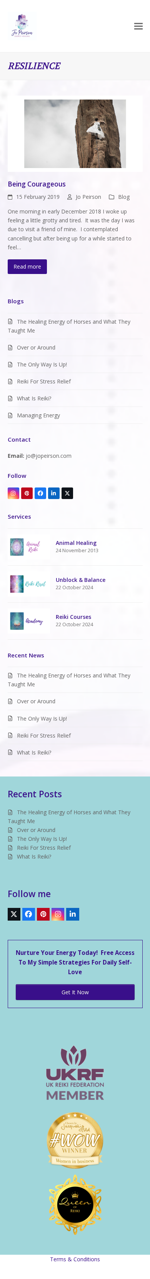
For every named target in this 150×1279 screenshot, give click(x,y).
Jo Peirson (88, 196)
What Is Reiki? (34, 398)
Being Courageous (37, 184)
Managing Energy (38, 415)
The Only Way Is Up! (42, 364)
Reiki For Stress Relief (44, 381)
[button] (138, 26)
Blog (124, 196)
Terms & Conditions (75, 1259)
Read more (27, 266)
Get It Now (75, 992)
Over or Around (36, 347)
